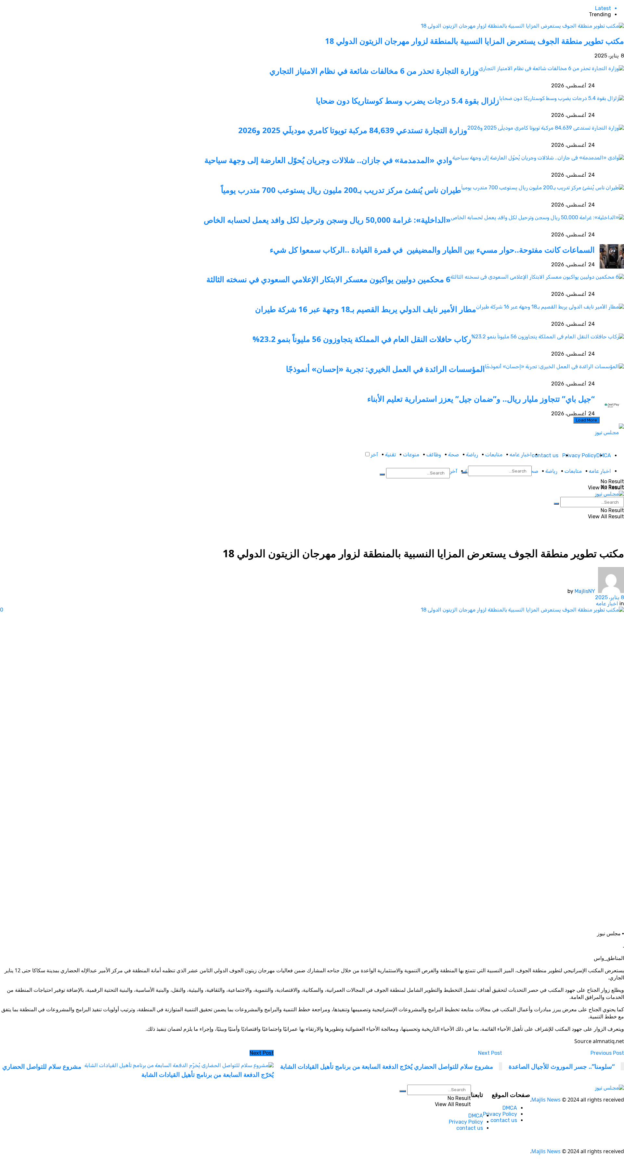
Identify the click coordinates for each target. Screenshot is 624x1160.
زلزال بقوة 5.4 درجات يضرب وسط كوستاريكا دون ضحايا (407, 100)
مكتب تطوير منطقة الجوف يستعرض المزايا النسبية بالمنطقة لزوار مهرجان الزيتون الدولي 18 (474, 40)
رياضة (472, 454)
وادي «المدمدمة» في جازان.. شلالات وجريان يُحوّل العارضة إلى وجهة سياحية (328, 160)
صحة (453, 454)
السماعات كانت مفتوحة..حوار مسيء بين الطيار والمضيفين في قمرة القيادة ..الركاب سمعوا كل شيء (431, 249)
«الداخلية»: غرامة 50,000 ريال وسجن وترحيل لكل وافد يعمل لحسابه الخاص (327, 219)
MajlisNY (585, 591)
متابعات (493, 454)
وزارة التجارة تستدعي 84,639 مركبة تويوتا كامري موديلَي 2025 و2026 (352, 130)
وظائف (433, 454)
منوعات (411, 454)
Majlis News (546, 1099)
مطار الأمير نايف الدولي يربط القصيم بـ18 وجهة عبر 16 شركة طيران (365, 309)
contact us (545, 455)
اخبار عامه (521, 454)
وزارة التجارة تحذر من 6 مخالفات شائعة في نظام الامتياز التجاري (374, 70)
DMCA (603, 455)
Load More (586, 420)
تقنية (390, 454)
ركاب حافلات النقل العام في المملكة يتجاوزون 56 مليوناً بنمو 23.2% (362, 339)
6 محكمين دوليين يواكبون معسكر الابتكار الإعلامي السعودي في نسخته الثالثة (328, 279)
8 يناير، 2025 (609, 597)
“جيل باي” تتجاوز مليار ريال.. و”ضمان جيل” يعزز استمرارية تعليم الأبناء (481, 398)
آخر (374, 454)
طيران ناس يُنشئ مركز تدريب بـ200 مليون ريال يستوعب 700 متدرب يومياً (341, 189)
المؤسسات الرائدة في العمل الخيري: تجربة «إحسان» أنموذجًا (385, 368)
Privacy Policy (579, 455)
